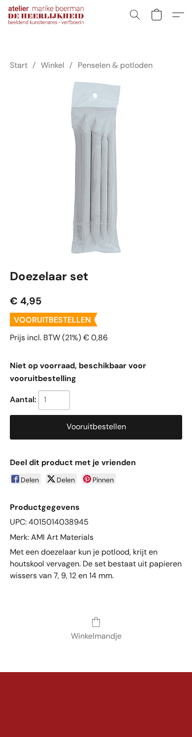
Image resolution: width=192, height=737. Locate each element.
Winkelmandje (96, 636)
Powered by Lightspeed (96, 710)
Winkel (52, 65)
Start (19, 65)
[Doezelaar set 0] (96, 168)
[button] (48, 14)
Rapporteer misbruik (96, 694)
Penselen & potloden (115, 65)
